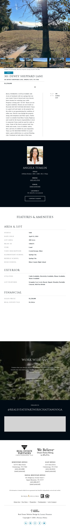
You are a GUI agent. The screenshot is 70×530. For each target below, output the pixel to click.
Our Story (25, 502)
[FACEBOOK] (39, 523)
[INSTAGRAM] (35, 523)
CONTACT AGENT (35, 198)
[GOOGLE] (30, 523)
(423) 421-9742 (35, 180)
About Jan (17, 502)
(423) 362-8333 (50, 469)
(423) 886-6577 (35, 482)
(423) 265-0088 (20, 469)
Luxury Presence (46, 514)
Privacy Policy (42, 518)
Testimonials (42, 502)
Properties (33, 502)
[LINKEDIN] (25, 523)
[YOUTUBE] (44, 523)
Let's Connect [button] (35, 380)
